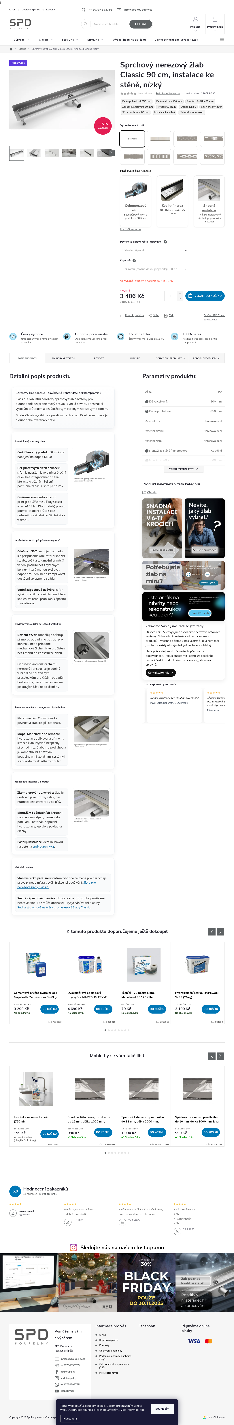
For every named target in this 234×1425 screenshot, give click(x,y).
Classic (151, 492)
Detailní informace (130, 229)
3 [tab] (112, 1030)
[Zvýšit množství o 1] (180, 293)
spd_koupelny (69, 1378)
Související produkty (169, 358)
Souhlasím (162, 1409)
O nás (12, 9)
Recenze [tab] (99, 358)
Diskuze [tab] (135, 358)
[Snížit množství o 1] (180, 298)
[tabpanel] (36, 983)
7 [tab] (125, 1030)
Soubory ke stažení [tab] (63, 358)
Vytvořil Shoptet (216, 1417)
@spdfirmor (67, 1391)
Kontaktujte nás (158, 673)
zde (142, 1410)
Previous (212, 931)
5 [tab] (119, 1030)
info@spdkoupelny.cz (73, 1359)
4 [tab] (115, 1030)
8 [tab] (128, 1030)
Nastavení (70, 1419)
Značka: (214, 315)
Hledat (141, 24)
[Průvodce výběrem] (205, 528)
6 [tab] (122, 1030)
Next (220, 931)
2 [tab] (109, 1030)
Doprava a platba (31, 9)
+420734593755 (70, 1365)
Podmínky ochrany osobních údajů (115, 1357)
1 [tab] (105, 1030)
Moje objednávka (108, 1373)
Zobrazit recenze (48, 1194)
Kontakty (51, 9)
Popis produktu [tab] (27, 358)
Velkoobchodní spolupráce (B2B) (114, 1366)
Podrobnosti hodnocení (168, 93)
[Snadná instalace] (162, 528)
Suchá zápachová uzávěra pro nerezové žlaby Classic (54, 907)
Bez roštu (132, 138)
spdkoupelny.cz (43, 846)
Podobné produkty (204, 358)
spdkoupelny (68, 1371)
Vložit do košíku (208, 296)
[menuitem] (22, 40)
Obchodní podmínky (110, 1350)
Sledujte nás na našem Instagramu (122, 1247)
